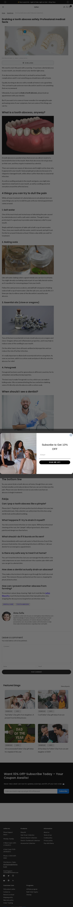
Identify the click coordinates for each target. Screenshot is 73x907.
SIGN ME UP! (54, 462)
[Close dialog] (71, 435)
